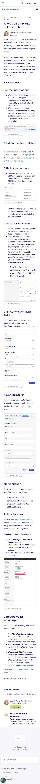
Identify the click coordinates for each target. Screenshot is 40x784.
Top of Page (21, 769)
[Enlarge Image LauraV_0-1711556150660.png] (20, 128)
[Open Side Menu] (3, 3)
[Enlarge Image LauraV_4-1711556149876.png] (20, 443)
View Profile (16, 707)
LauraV (12, 32)
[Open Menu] (36, 9)
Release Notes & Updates (11, 9)
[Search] (22, 3)
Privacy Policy (6, 772)
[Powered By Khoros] (20, 778)
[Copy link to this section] (21, 83)
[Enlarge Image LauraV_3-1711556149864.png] (20, 357)
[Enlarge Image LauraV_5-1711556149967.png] (20, 582)
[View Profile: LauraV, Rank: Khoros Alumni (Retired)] (6, 33)
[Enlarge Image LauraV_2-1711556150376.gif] (20, 290)
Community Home (8, 769)
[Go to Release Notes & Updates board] (6, 715)
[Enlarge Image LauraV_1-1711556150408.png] (20, 193)
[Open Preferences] (3, 780)
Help (16, 772)
